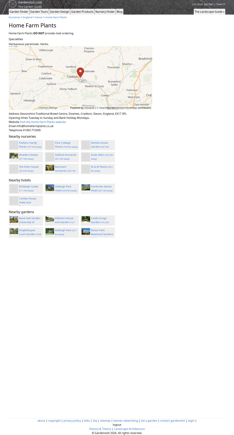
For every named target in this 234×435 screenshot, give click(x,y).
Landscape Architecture (129, 429)
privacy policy (72, 420)
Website (14, 122)
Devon (39, 17)
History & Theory (100, 429)
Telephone (15, 130)
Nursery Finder (105, 12)
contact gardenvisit (172, 420)
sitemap (105, 420)
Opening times (18, 118)
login (191, 420)
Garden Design (59, 12)
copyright (54, 420)
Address (14, 114)
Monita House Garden (100, 146)
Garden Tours (39, 12)
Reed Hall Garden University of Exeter (30, 222)
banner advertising (125, 420)
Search (220, 4)
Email (12, 126)
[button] (80, 78)
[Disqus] (80, 286)
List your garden (202, 4)
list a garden (149, 420)
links (87, 420)
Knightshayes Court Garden (30, 234)
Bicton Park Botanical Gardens (102, 234)
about (41, 420)
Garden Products (82, 12)
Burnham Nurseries (65, 170)
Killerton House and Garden (65, 222)
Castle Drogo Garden (100, 222)
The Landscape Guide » (209, 12)
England (27, 17)
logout (117, 425)
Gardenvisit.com (30, 2)
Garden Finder (19, 12)
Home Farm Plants (56, 17)
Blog (119, 12)
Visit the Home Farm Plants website (43, 122)
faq (95, 420)
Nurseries (14, 17)
